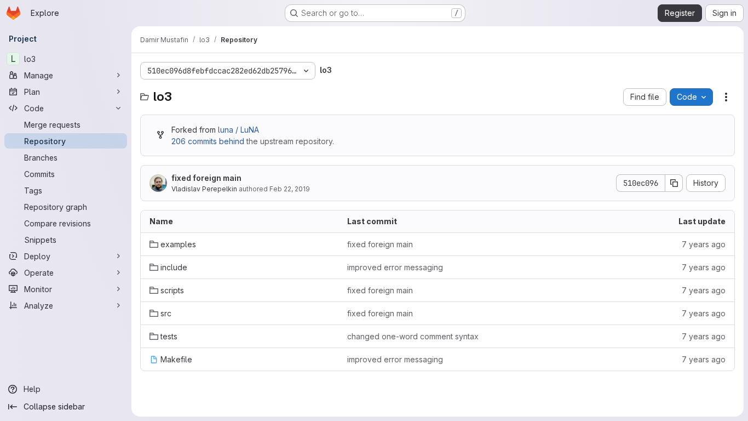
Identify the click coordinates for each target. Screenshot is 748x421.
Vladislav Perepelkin (204, 189)
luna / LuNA (238, 129)
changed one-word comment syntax (413, 336)
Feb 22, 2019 (289, 189)
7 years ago (704, 244)
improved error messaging (395, 267)
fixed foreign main (206, 178)
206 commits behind (207, 141)
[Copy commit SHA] (674, 183)
